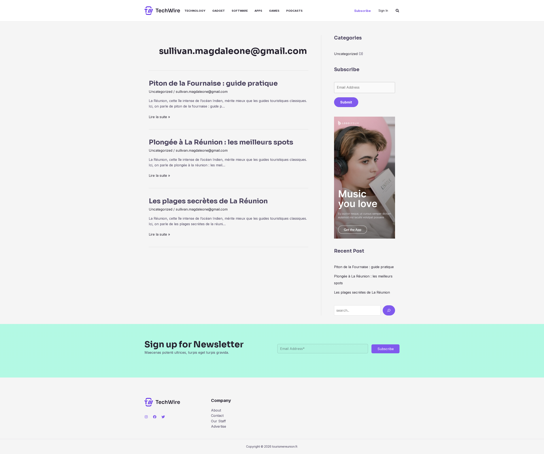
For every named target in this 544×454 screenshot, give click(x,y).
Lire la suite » (159, 117)
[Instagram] (146, 417)
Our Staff (218, 421)
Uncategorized (160, 91)
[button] (362, 10)
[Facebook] (154, 417)
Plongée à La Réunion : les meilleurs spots (221, 142)
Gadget (218, 10)
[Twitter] (163, 417)
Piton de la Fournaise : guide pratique (213, 83)
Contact (217, 415)
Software (240, 10)
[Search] (389, 310)
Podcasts (294, 10)
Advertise (218, 426)
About (216, 410)
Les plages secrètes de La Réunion (208, 201)
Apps (258, 10)
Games (274, 10)
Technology (194, 10)
